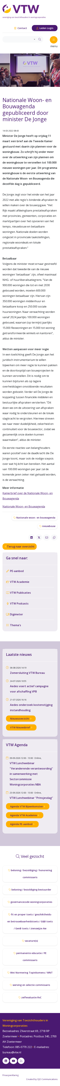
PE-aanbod (16, 571)
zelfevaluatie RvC (31, 997)
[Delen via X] (39, 537)
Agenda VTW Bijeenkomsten (27, 806)
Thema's (15, 625)
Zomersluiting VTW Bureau (27, 673)
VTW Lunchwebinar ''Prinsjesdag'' (31, 798)
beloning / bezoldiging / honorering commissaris (31, 874)
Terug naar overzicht (20, 546)
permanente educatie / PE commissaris (31, 957)
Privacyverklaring (10, 1075)
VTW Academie (19, 582)
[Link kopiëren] (54, 537)
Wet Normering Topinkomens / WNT (31, 972)
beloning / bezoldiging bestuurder (31, 889)
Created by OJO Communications (42, 1079)
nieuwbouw (48, 526)
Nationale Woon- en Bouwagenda (23, 506)
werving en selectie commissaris (31, 984)
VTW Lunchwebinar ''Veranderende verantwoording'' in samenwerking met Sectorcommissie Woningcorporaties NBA (31, 773)
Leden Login (46, 28)
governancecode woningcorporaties (31, 902)
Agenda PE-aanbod (21, 824)
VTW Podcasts (18, 603)
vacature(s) (31, 940)
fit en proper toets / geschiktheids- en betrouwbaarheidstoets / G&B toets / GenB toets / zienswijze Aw (30, 921)
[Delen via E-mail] (46, 537)
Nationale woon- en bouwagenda (35, 517)
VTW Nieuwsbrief (20, 727)
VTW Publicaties (20, 592)
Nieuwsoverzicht (20, 718)
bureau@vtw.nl (11, 1052)
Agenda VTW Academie (24, 815)
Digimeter (16, 614)
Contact (22, 28)
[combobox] (19, 39)
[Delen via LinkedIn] (31, 537)
